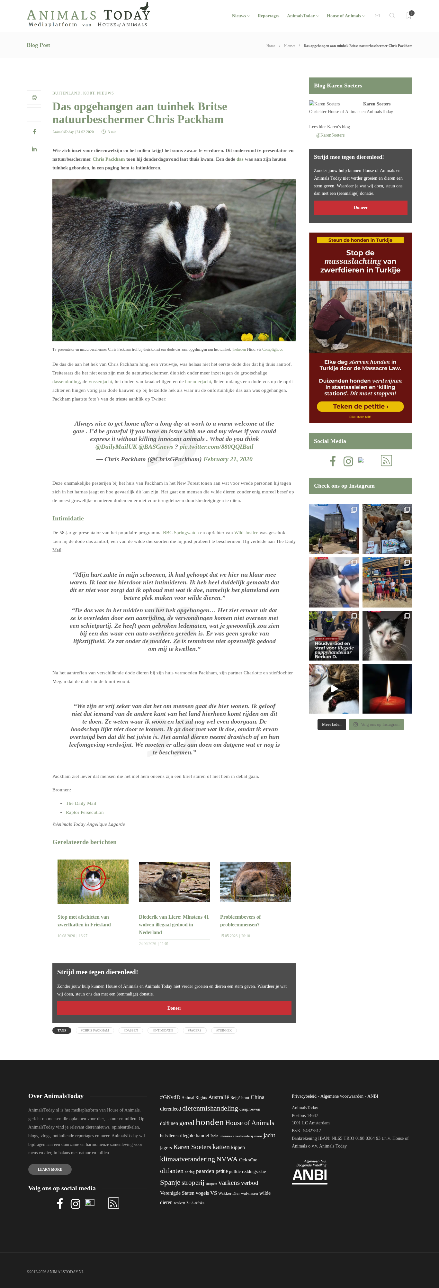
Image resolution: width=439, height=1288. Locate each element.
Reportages (268, 16)
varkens (229, 1182)
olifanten (172, 1170)
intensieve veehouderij (236, 1136)
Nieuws (239, 16)
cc (281, 349)
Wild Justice (246, 532)
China (257, 1097)
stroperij (193, 1182)
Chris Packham (109, 159)
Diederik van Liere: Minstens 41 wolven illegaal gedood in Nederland (174, 924)
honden (210, 1122)
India (214, 1136)
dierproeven (249, 1109)
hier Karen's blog (334, 126)
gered (186, 1123)
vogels (202, 1193)
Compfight (270, 349)
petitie (222, 1171)
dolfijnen (169, 1123)
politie (235, 1171)
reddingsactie (254, 1171)
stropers (211, 1183)
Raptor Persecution (85, 812)
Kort (88, 93)
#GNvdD (170, 1097)
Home (270, 46)
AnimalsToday (63, 132)
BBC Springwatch (181, 532)
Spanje (170, 1182)
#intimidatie (163, 1030)
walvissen (249, 1193)
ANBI (372, 1096)
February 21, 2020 (228, 459)
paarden (205, 1171)
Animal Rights (194, 1097)
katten (221, 1147)
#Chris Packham (95, 1030)
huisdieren (169, 1135)
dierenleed (170, 1109)
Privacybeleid (304, 1096)
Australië (218, 1097)
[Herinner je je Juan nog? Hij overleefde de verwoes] (334, 582)
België (235, 1097)
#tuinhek (224, 1030)
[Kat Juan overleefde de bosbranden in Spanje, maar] (334, 689)
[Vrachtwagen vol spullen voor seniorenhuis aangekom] (387, 582)
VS (213, 1193)
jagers (166, 1147)
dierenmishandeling (210, 1108)
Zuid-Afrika (195, 1203)
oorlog (190, 1172)
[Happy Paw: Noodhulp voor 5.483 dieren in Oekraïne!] (387, 529)
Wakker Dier (229, 1193)
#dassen (131, 1030)
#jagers (195, 1030)
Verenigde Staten (177, 1193)
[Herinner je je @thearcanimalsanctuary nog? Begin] (334, 529)
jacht (269, 1135)
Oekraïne (248, 1159)
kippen (238, 1147)
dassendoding (66, 381)
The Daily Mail (81, 803)
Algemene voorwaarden (341, 1096)
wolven (179, 1203)
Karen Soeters (376, 104)
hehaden (239, 349)
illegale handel (194, 1135)
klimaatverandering (187, 1159)
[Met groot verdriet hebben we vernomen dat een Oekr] (387, 689)
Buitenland (66, 93)
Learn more (50, 1169)
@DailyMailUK (116, 446)
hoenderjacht (198, 381)
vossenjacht (100, 381)
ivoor (258, 1136)
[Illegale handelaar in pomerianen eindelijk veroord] (334, 636)
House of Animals (344, 16)
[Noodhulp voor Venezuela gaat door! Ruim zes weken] (387, 636)
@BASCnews (156, 446)
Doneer (174, 1008)
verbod (249, 1182)
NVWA (227, 1159)
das (240, 159)
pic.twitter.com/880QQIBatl (217, 446)
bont (245, 1097)
